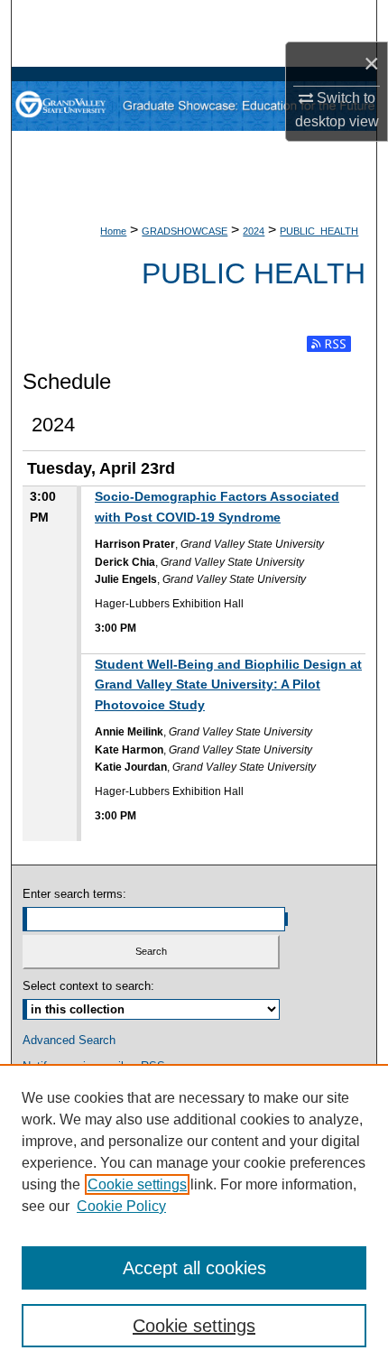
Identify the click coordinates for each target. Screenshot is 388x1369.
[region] (194, 1216)
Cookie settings (137, 1184)
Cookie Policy (121, 1206)
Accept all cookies (194, 1268)
